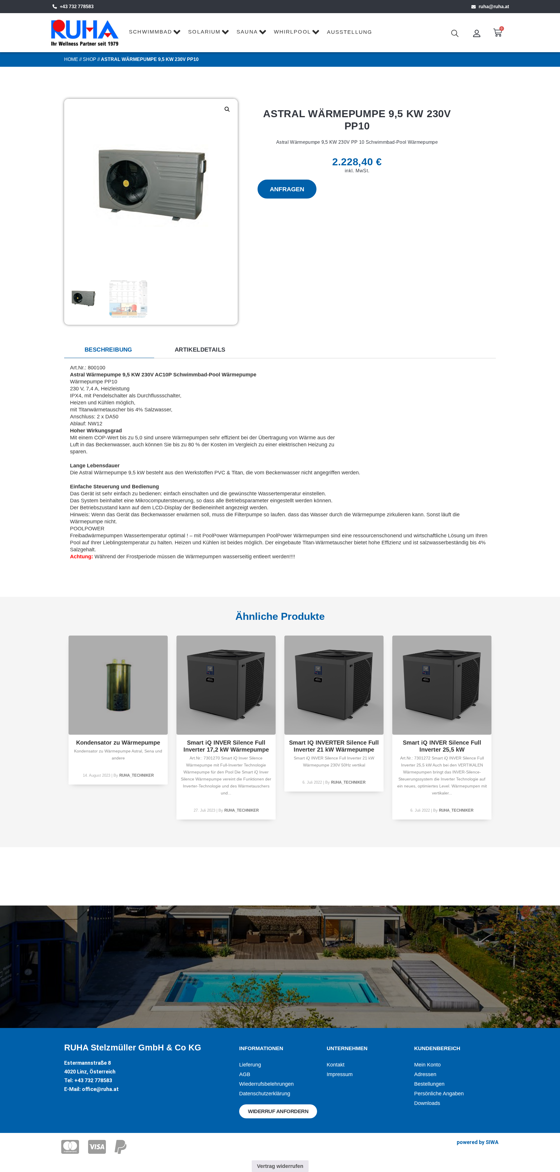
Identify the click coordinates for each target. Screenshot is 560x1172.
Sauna (247, 32)
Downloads (427, 1103)
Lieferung (250, 1065)
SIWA (492, 1142)
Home (71, 59)
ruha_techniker (136, 775)
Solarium (204, 32)
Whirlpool (292, 32)
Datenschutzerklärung (264, 1093)
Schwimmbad (150, 32)
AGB (244, 1074)
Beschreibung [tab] (108, 349)
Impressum (340, 1074)
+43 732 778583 (77, 6)
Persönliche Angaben (439, 1093)
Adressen (425, 1074)
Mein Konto (427, 1065)
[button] (227, 109)
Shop (89, 59)
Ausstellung (349, 32)
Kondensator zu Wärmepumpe (118, 742)
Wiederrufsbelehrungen (266, 1084)
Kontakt (335, 1065)
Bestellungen (429, 1084)
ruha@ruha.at (494, 6)
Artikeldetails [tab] (200, 349)
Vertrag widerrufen (280, 1166)
